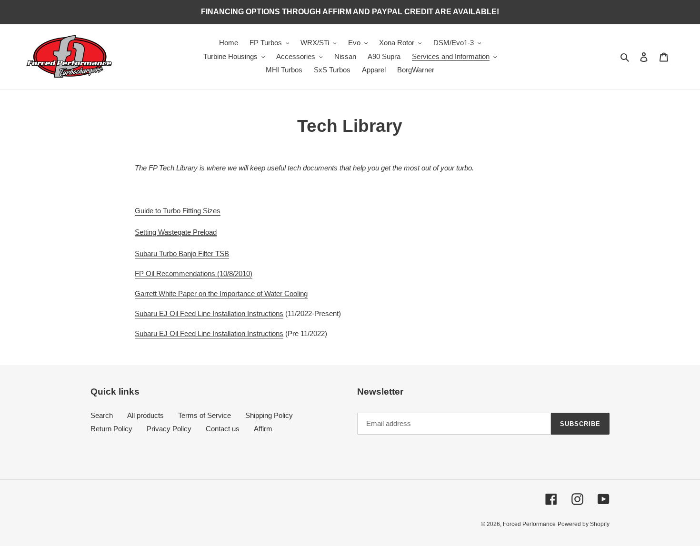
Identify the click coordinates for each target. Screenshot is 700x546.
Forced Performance (529, 524)
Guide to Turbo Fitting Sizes (177, 211)
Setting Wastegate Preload (176, 232)
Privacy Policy (169, 429)
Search (101, 415)
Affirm (263, 429)
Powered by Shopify (584, 524)
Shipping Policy (269, 415)
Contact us (223, 429)
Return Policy (111, 429)
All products (145, 415)
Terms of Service (204, 415)
